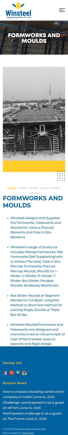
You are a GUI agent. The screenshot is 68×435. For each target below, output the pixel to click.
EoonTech (28, 433)
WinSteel (17, 429)
